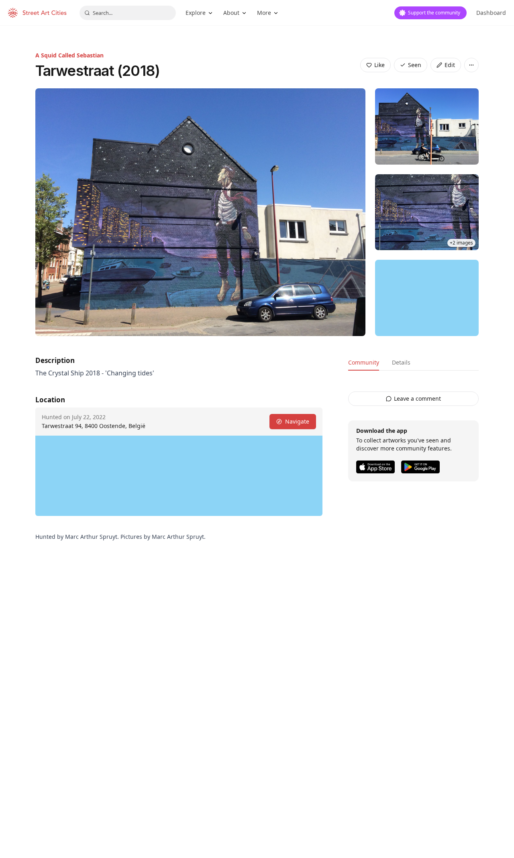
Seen (414, 65)
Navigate (297, 421)
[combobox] (128, 13)
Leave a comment (417, 398)
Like (379, 65)
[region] (427, 298)
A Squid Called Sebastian (69, 55)
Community (363, 362)
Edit (450, 65)
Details (401, 362)
